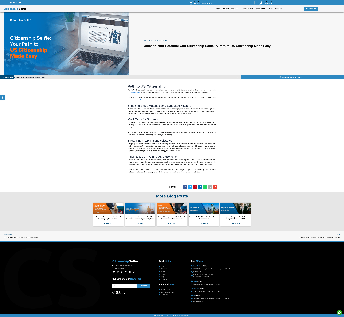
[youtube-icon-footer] (114, 272)
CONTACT (278, 9)
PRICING (246, 9)
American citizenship (135, 100)
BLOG (271, 9)
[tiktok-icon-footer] (134, 272)
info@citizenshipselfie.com (203, 3)
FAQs (252, 9)
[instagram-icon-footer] (126, 272)
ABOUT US (225, 9)
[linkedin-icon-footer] (130, 272)
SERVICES (234, 9)
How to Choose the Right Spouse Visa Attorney (31, 77)
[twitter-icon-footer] (122, 272)
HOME (218, 9)
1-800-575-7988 (268, 3)
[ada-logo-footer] (129, 292)
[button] (185, 187)
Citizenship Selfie (134, 92)
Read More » (108, 223)
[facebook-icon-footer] (118, 272)
